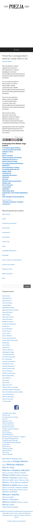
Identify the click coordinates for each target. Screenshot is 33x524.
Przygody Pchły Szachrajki (10, 440)
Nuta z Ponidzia (7, 156)
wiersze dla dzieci (7, 515)
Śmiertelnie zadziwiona (9, 223)
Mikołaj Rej (5, 343)
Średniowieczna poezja (10, 507)
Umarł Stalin (6, 237)
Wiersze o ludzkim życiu (10, 480)
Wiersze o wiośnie (10, 494)
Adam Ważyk (6, 314)
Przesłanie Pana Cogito (9, 413)
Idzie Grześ (5, 452)
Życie (3, 246)
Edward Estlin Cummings (10, 387)
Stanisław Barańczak (8, 366)
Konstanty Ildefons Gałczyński (11, 389)
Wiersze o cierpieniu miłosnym (16, 470)
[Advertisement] (16, 30)
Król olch (5, 419)
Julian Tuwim (6, 333)
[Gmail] (12, 139)
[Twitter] (6, 139)
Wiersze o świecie (23, 502)
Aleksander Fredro (8, 364)
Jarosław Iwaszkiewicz (9, 361)
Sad (3, 195)
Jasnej (4, 154)
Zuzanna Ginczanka (8, 354)
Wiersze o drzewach (8, 473)
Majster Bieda (7, 171)
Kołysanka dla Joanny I (9, 175)
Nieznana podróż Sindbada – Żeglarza (14, 437)
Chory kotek (5, 444)
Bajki (4, 459)
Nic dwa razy (6, 415)
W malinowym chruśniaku (10, 417)
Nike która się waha (8, 427)
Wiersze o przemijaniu (9, 487)
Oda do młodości (7, 454)
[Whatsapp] (9, 139)
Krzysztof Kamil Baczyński (10, 340)
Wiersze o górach (20, 473)
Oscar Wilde (6, 345)
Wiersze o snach (22, 490)
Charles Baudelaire (8, 394)
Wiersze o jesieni (9, 475)
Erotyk (20, 459)
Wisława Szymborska (8, 373)
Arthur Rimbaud (7, 371)
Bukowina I (6, 165)
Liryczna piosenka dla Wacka (11, 150)
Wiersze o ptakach (22, 487)
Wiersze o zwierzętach (10, 499)
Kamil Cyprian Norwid (9, 338)
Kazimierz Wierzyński (8, 357)
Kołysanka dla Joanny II (10, 159)
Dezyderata (5, 431)
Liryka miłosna (7, 461)
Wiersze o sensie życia (9, 490)
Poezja (9, 521)
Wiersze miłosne (15, 464)
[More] (21, 139)
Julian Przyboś (6, 331)
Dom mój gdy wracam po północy (13, 197)
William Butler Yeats (8, 368)
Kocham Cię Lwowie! (8, 264)
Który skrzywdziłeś (7, 423)
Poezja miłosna (20, 461)
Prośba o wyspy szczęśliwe (10, 429)
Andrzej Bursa (6, 378)
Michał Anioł (6, 232)
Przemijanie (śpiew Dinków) (11, 148)
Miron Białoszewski (8, 375)
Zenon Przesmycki (7, 399)
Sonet (4, 465)
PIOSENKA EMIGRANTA (9, 251)
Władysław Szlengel (8, 307)
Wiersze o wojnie (8, 497)
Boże (3, 278)
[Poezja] (16, 6)
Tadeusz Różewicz (7, 350)
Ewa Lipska (5, 380)
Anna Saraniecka (7, 303)
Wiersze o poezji (9, 485)
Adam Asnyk (6, 296)
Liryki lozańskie (7, 433)
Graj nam (5, 179)
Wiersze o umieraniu (9, 492)
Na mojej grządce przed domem (12, 163)
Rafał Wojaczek (6, 298)
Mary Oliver (5, 382)
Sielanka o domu (7, 152)
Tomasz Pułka (6, 401)
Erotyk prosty (6, 173)
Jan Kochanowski (7, 329)
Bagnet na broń (7, 421)
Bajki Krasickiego (11, 459)
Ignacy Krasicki (6, 300)
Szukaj (27, 286)
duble (4, 219)
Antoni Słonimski (7, 319)
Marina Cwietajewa (8, 396)
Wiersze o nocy (8, 482)
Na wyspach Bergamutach (10, 438)
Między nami (6, 183)
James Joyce (5, 326)
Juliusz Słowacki (7, 336)
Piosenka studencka (9, 202)
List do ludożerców (8, 425)
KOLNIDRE (5, 255)
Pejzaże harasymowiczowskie (12, 157)
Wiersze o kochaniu (22, 475)
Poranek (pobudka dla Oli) (10, 169)
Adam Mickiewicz (7, 312)
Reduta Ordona (7, 450)
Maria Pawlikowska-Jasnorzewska (12, 392)
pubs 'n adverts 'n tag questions (12, 260)
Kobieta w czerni (7, 269)
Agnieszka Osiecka (8, 317)
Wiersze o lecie (22, 478)
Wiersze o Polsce (22, 485)
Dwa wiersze (6, 228)
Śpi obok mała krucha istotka (11, 181)
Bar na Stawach (7, 185)
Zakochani (5, 177)
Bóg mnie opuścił (7, 273)
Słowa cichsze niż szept (9, 161)
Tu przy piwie (6, 187)
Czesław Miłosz (6, 305)
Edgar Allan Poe (7, 385)
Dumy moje (5, 241)
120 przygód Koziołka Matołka (11, 442)
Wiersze (15, 521)
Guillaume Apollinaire (9, 324)
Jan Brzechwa (18, 511)
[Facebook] (3, 139)
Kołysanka (5, 189)
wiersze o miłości (19, 515)
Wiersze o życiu (8, 504)
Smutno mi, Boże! (7, 448)
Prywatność (22, 521)
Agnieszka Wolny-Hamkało (10, 310)
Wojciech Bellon (7, 61)
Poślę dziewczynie (8, 191)
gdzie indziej (6, 214)
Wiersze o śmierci (9, 502)
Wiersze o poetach (21, 482)
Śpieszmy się (6, 446)
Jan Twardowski (7, 359)
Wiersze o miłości (24, 480)
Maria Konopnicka (24, 513)
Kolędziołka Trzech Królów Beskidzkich (15, 193)
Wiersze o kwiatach (10, 477)
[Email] (18, 139)
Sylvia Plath (5, 347)
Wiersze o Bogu (8, 467)
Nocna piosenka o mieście (10, 167)
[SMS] (15, 139)
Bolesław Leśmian (7, 321)
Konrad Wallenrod (7, 435)
